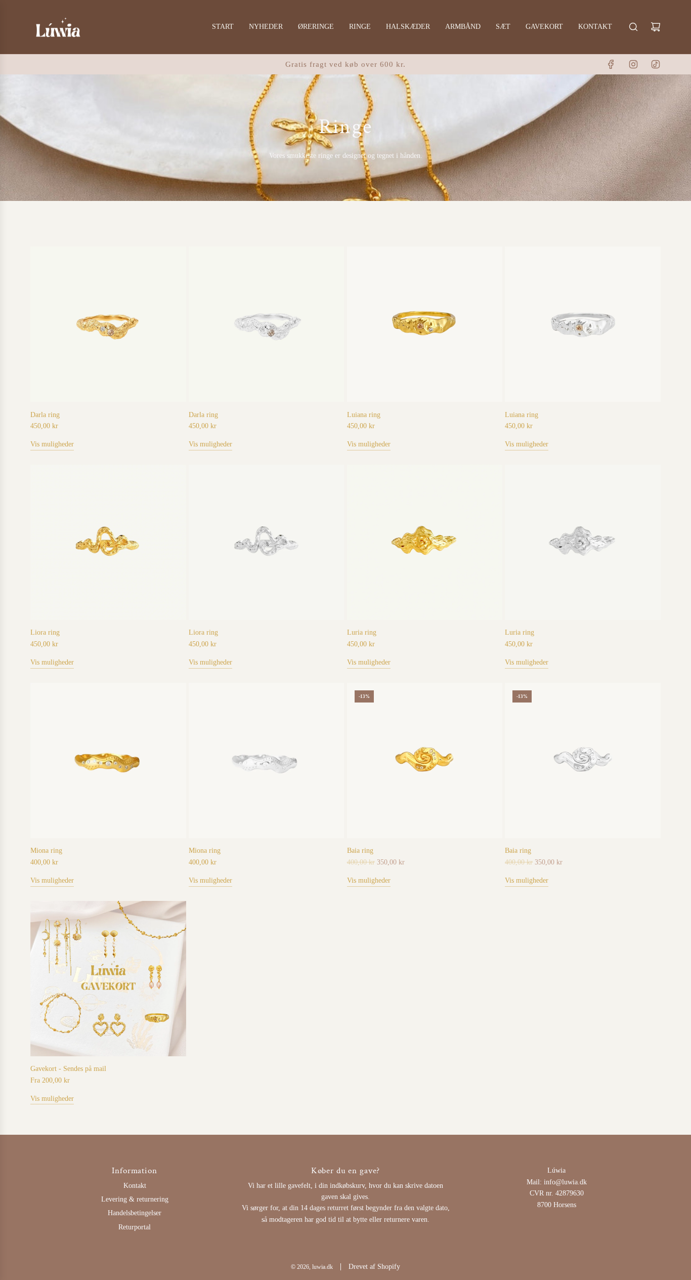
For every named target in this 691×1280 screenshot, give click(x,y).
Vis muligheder (52, 444)
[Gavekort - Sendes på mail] (108, 979)
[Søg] (633, 27)
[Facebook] (611, 64)
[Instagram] (633, 64)
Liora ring (45, 632)
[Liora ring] (108, 543)
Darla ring (45, 415)
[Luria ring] (425, 543)
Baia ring (360, 850)
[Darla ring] (108, 324)
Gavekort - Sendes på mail (68, 1068)
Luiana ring (363, 415)
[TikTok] (655, 64)
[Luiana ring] (425, 324)
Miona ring (46, 850)
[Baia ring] (425, 761)
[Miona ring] (108, 761)
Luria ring (361, 632)
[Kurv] (655, 27)
